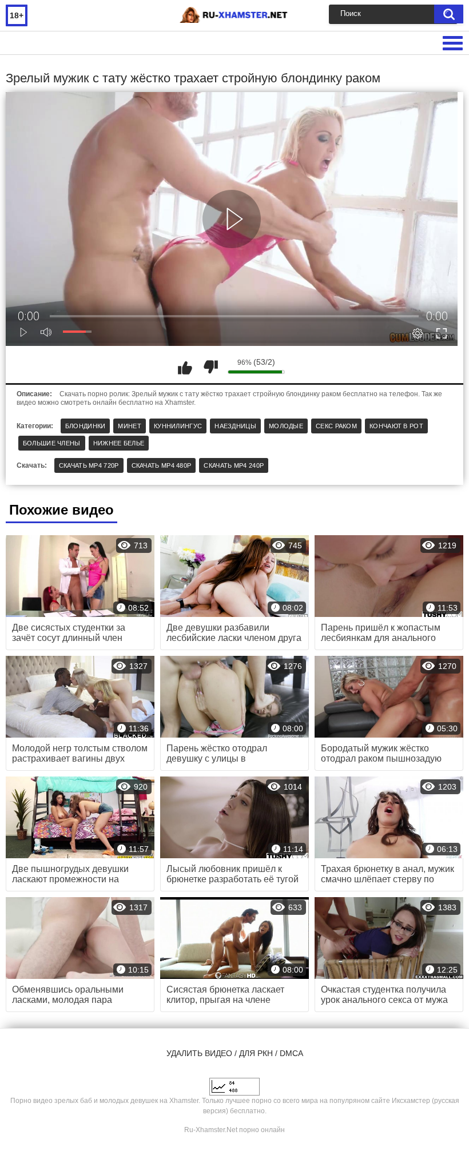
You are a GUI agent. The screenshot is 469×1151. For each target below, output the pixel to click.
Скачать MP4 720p (89, 465)
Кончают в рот (396, 426)
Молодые (286, 426)
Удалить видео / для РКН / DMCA (234, 1053)
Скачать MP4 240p (234, 465)
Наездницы (235, 426)
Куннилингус (178, 426)
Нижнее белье (119, 443)
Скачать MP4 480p (162, 465)
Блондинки (85, 426)
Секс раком (336, 426)
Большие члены (52, 443)
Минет (129, 426)
